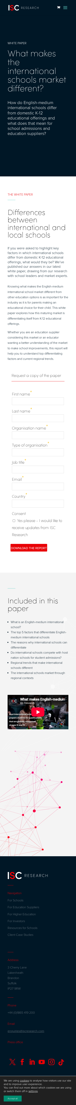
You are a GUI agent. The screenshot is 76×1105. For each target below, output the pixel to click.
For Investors (16, 921)
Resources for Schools (22, 928)
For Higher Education (22, 914)
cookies (24, 1080)
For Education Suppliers (23, 907)
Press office (15, 1042)
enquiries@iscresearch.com (26, 1031)
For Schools (15, 900)
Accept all (13, 1098)
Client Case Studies (20, 935)
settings (33, 1091)
